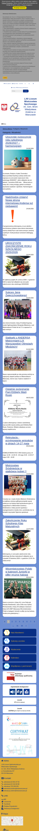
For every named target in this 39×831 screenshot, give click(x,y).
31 (17, 626)
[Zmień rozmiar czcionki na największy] (33, 84)
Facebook (6, 804)
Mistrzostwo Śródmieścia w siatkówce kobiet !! (15, 468)
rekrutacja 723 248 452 (11, 786)
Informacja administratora (22, 87)
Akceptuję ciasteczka (19, 7)
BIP (4, 799)
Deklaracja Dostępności (11, 808)
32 (22, 626)
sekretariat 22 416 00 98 (11, 784)
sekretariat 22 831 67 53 (11, 782)
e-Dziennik (7, 801)
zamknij (5, 77)
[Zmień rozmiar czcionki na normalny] (25, 84)
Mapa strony (15, 83)
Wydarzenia (15, 649)
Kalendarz (15, 658)
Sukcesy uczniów (18, 641)
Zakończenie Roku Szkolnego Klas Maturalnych (16, 523)
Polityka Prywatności (10, 806)
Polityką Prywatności (7, 3)
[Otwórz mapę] (12, 821)
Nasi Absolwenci (17, 633)
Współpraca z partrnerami (21, 666)
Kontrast (14, 87)
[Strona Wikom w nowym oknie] (5, 830)
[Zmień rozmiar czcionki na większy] (29, 84)
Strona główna (8, 83)
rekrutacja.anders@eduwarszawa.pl (15, 790)
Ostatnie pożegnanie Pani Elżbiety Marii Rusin (17, 392)
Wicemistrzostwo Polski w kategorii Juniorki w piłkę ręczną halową (18, 571)
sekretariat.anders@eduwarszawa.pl (15, 788)
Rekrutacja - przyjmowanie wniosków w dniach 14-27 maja (19, 440)
